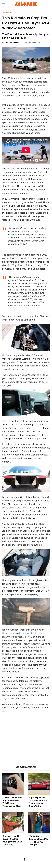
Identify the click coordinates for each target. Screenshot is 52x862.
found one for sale (36, 108)
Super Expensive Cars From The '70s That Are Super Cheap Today (38, 801)
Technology (8, 12)
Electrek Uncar (29, 85)
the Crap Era (26, 189)
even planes (20, 664)
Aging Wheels (23, 704)
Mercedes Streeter (12, 43)
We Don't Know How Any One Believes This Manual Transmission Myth (12, 801)
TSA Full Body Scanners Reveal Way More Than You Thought (39, 840)
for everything (27, 661)
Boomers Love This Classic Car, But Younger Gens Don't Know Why (12, 840)
